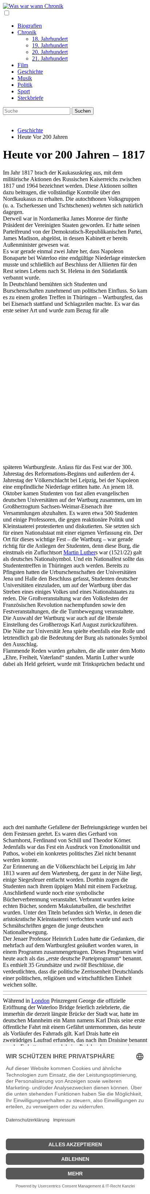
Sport (23, 91)
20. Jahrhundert (50, 52)
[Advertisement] (75, 389)
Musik (24, 78)
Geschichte (30, 72)
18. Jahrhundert (50, 39)
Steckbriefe (30, 98)
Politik (24, 85)
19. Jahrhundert (50, 45)
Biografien (29, 26)
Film (22, 65)
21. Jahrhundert (50, 58)
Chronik (26, 32)
